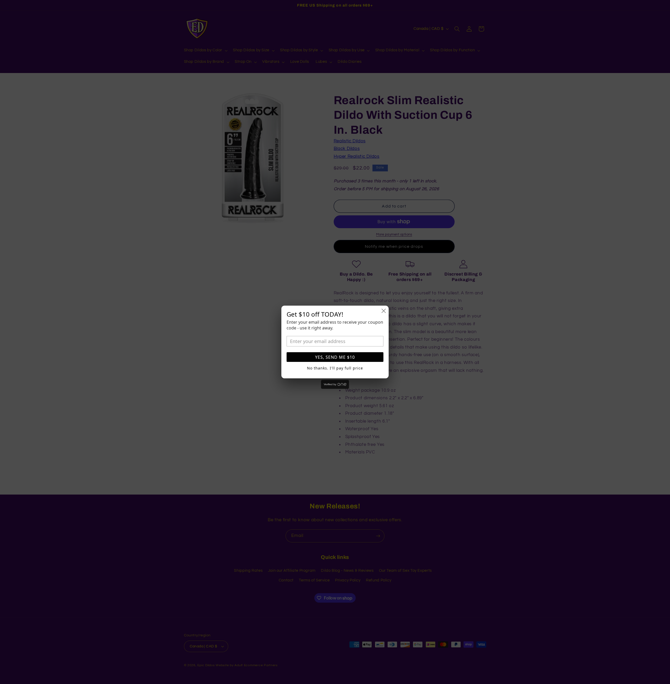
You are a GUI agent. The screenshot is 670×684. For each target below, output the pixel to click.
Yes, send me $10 (335, 357)
